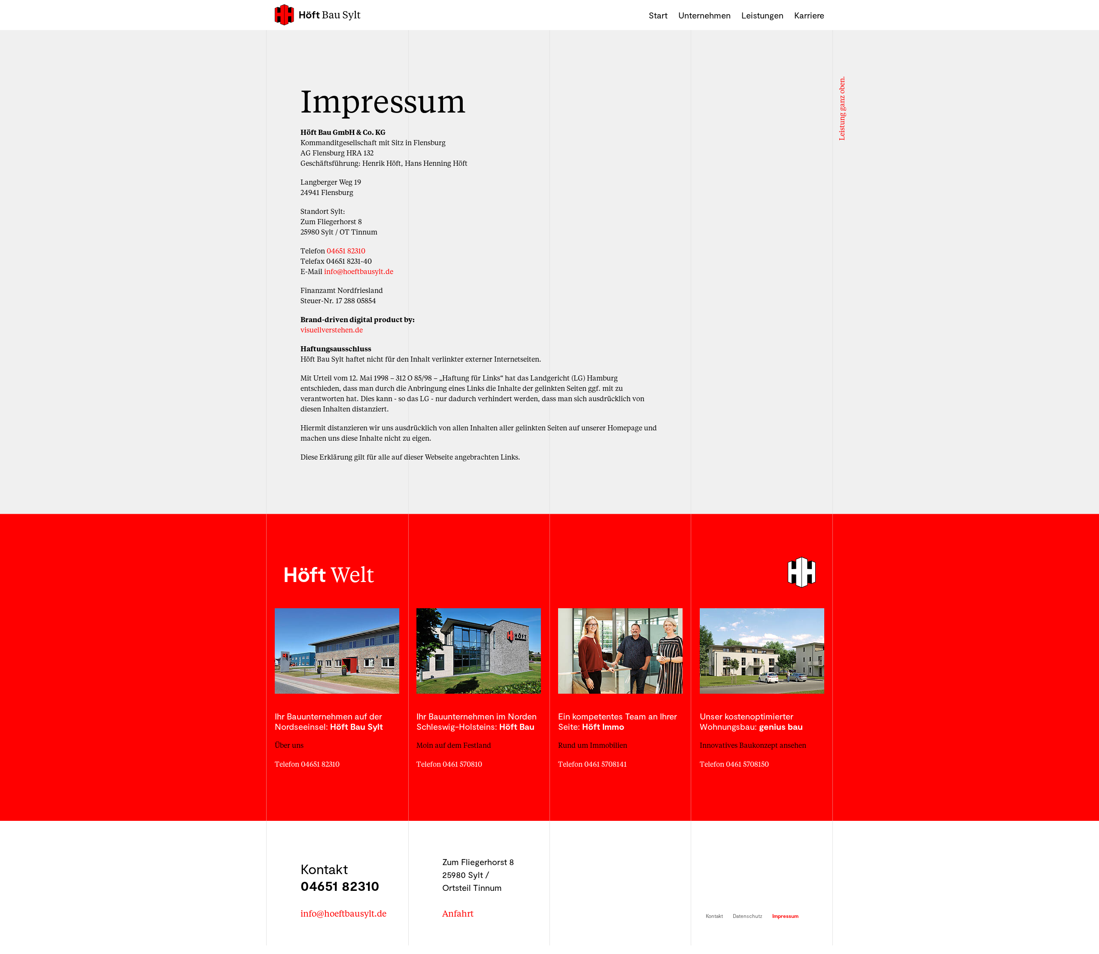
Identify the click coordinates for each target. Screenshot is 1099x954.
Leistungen (762, 15)
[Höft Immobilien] (620, 651)
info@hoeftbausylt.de (358, 271)
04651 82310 (346, 250)
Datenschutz (747, 916)
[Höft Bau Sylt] (337, 651)
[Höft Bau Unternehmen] (478, 651)
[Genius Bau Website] (762, 651)
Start (658, 15)
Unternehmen (704, 15)
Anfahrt (458, 913)
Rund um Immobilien (592, 745)
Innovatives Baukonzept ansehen (753, 745)
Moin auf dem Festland (453, 745)
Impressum (785, 916)
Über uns (289, 745)
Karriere (809, 15)
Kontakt (714, 916)
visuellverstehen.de (332, 329)
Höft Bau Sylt (318, 15)
